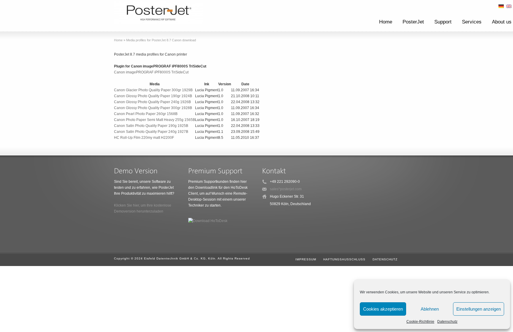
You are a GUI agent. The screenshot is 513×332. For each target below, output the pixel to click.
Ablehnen (430, 308)
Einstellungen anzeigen (478, 308)
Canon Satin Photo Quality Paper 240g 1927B (151, 132)
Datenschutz (447, 322)
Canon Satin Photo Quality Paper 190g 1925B (151, 126)
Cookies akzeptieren (383, 308)
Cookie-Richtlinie (420, 322)
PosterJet (413, 22)
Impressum (305, 259)
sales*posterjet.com (286, 189)
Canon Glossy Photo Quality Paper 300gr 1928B (153, 108)
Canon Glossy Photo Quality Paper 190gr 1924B (153, 96)
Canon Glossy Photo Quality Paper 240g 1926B (152, 102)
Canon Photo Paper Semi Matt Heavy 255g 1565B (154, 120)
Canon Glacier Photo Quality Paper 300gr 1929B (153, 90)
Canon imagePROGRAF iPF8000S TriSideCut (151, 72)
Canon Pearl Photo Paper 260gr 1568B (146, 114)
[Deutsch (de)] (501, 6)
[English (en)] (509, 6)
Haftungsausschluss (344, 259)
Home (385, 22)
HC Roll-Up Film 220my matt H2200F (144, 138)
